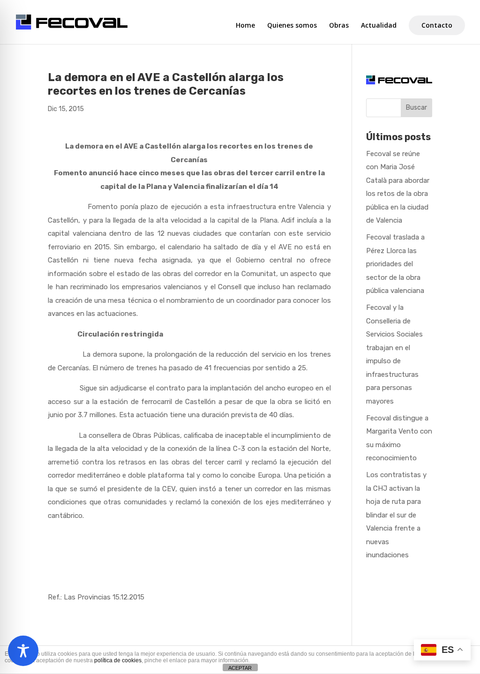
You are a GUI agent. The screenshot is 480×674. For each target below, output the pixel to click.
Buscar (416, 108)
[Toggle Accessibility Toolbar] (23, 651)
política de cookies (118, 660)
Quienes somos (292, 26)
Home (245, 26)
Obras (339, 26)
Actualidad (379, 26)
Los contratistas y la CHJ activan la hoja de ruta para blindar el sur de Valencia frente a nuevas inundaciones (396, 515)
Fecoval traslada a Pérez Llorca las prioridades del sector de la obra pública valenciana (395, 264)
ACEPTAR (240, 668)
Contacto (436, 25)
